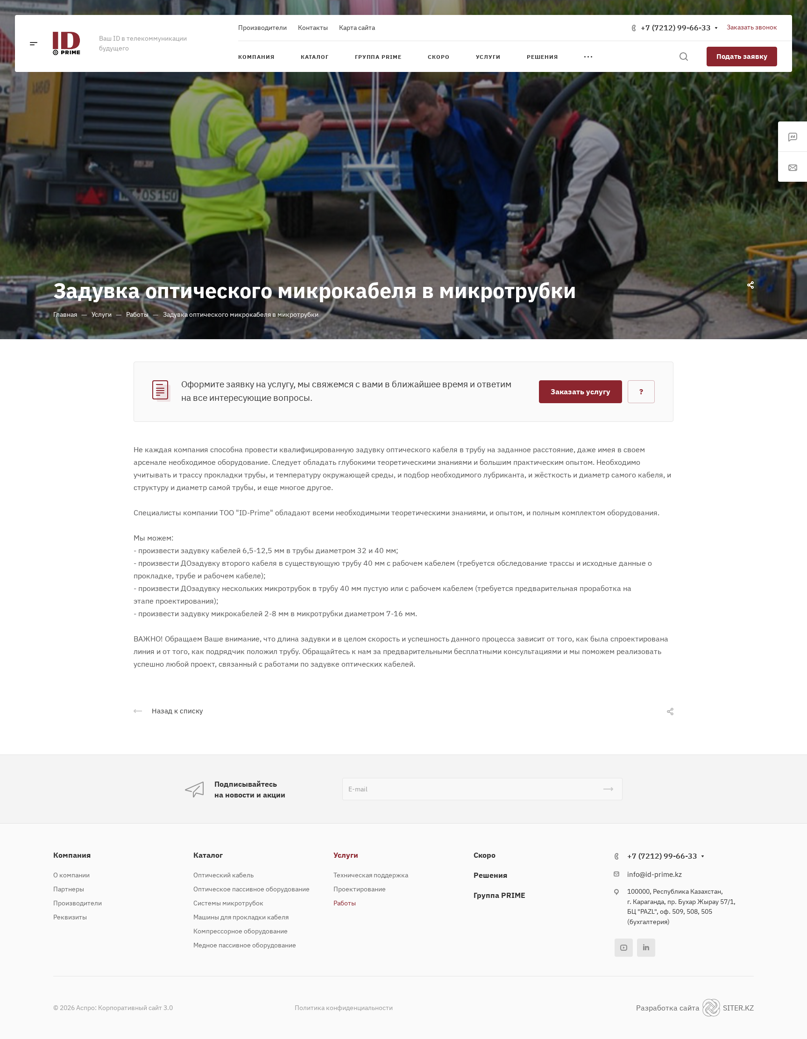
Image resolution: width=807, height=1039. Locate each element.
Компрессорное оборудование (240, 931)
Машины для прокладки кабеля (241, 917)
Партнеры (68, 889)
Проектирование (359, 889)
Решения (490, 875)
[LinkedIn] (646, 948)
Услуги (345, 855)
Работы (344, 903)
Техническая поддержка (370, 875)
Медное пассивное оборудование (244, 945)
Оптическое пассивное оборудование (251, 889)
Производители (77, 903)
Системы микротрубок (228, 903)
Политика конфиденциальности (344, 1007)
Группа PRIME (499, 895)
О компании (71, 875)
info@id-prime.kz (654, 874)
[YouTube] (624, 948)
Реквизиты (70, 917)
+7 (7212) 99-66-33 (676, 27)
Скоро (485, 855)
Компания (72, 855)
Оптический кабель (223, 875)
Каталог (208, 855)
